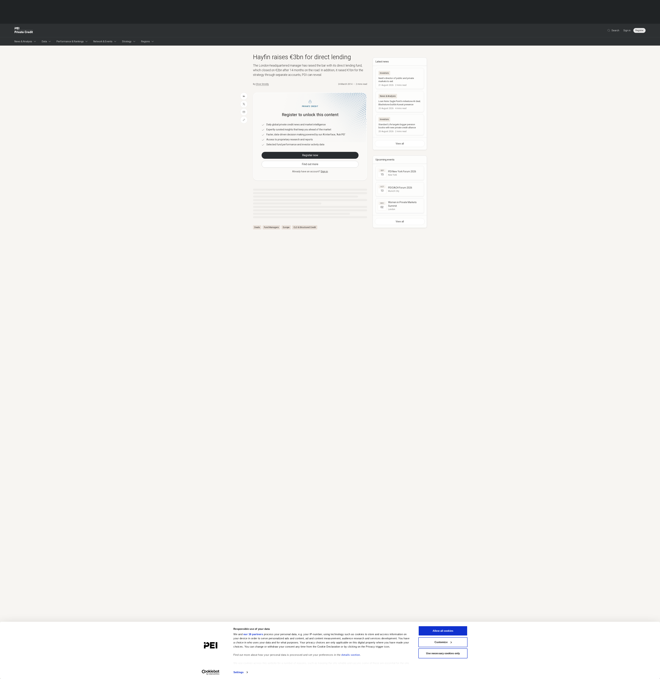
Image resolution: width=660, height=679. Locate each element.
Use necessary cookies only (443, 653)
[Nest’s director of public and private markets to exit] (400, 78)
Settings (238, 672)
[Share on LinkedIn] (244, 96)
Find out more (310, 164)
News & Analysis (23, 41)
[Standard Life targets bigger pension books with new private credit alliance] (400, 124)
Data (44, 41)
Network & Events (102, 41)
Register (639, 30)
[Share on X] (244, 104)
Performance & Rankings (70, 41)
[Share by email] (244, 112)
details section (350, 654)
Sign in (627, 30)
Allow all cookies (443, 630)
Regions (145, 41)
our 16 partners (253, 634)
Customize (441, 642)
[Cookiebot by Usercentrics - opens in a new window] (211, 672)
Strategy (126, 41)
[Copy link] (244, 119)
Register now (310, 155)
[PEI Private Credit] (23, 30)
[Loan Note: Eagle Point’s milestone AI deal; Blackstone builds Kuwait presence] (400, 101)
